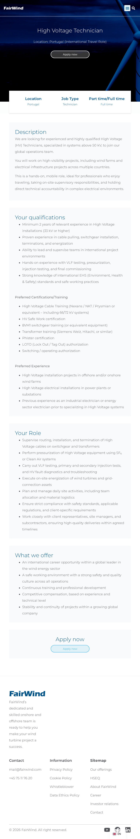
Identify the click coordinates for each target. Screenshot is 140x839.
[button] (127, 8)
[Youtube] (107, 830)
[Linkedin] (128, 830)
